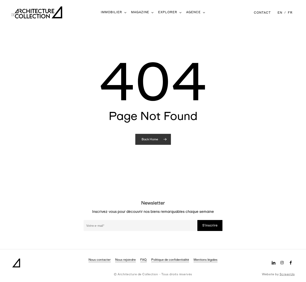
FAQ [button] (143, 259)
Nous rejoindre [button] (125, 259)
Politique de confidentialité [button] (170, 259)
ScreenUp (287, 274)
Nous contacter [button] (99, 259)
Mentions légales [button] (206, 259)
